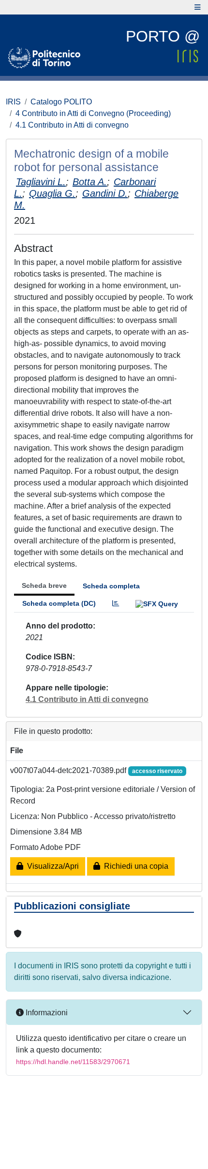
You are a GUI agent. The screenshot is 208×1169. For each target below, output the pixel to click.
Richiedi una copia (134, 866)
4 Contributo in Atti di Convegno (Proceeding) (93, 113)
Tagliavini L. (41, 181)
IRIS (13, 102)
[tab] (115, 603)
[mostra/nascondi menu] (197, 7)
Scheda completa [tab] (111, 586)
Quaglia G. (52, 193)
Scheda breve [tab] (44, 585)
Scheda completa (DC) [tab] (59, 603)
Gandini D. (105, 193)
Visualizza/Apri (51, 866)
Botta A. (90, 181)
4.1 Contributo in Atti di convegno (72, 125)
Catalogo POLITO (61, 102)
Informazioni (46, 1012)
